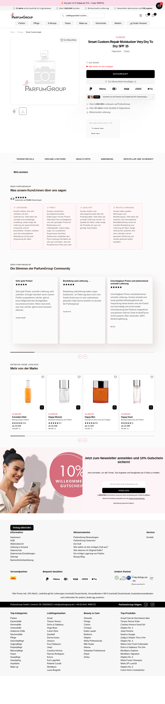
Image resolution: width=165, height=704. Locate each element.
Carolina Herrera (54, 651)
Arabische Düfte (17, 631)
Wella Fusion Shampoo (131, 660)
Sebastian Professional (94, 651)
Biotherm (88, 634)
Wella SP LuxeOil (129, 663)
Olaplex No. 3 (127, 628)
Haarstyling (15, 660)
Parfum (21, 23)
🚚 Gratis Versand (138, 23)
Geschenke (101, 23)
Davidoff (51, 634)
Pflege (36, 23)
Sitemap (14, 557)
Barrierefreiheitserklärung (22, 560)
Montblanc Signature (130, 654)
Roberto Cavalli (54, 663)
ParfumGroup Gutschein (84, 540)
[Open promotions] (159, 6)
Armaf (49, 618)
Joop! (49, 647)
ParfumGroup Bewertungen (85, 537)
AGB (12, 540)
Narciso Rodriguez (55, 654)
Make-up (83, 23)
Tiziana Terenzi (54, 621)
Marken (118, 23)
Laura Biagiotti (53, 670)
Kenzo (50, 657)
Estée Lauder (90, 631)
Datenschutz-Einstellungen (22, 553)
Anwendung (107, 159)
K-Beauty (52, 23)
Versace (51, 641)
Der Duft (77, 544)
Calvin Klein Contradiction (133, 670)
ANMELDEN (123, 490)
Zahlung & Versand (19, 547)
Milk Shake (89, 644)
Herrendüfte (15, 625)
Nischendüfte (16, 634)
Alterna (87, 647)
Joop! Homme (127, 631)
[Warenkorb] (153, 15)
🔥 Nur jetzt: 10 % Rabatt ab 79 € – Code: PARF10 (82, 3)
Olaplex (87, 638)
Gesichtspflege (17, 641)
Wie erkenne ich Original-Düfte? (88, 550)
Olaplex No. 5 (127, 657)
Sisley (86, 657)
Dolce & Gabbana (55, 625)
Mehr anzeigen (21, 172)
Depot (86, 654)
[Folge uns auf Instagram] (152, 604)
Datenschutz (16, 550)
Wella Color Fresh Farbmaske (134, 644)
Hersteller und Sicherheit (139, 159)
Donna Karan (53, 638)
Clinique (20, 32)
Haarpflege (15, 657)
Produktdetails (25, 159)
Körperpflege (16, 647)
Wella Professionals (93, 641)
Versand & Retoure (55, 159)
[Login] (140, 15)
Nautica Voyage (128, 634)
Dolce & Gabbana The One (133, 647)
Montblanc (52, 667)
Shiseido (88, 618)
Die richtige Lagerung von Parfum (88, 553)
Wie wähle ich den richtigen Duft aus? (90, 547)
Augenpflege (16, 644)
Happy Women (55, 417)
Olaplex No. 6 (127, 667)
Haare (68, 23)
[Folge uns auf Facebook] (146, 604)
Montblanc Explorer (129, 651)
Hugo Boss (52, 628)
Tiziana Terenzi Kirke (130, 621)
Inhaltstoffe (83, 159)
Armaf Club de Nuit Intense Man (135, 618)
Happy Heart (127, 417)
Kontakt (149, 537)
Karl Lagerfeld (53, 660)
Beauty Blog (79, 557)
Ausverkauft (120, 74)
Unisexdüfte (15, 628)
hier (94, 597)
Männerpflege (16, 651)
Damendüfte (16, 621)
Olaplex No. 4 (127, 641)
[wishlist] (146, 15)
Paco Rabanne (54, 644)
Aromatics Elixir (19, 417)
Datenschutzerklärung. (137, 498)
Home (12, 32)
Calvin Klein (52, 631)
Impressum (15, 537)
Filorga (87, 621)
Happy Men (90, 417)
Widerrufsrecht (17, 544)
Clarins (87, 625)
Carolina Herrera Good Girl (133, 625)
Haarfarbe (14, 663)
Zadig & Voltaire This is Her (133, 638)
